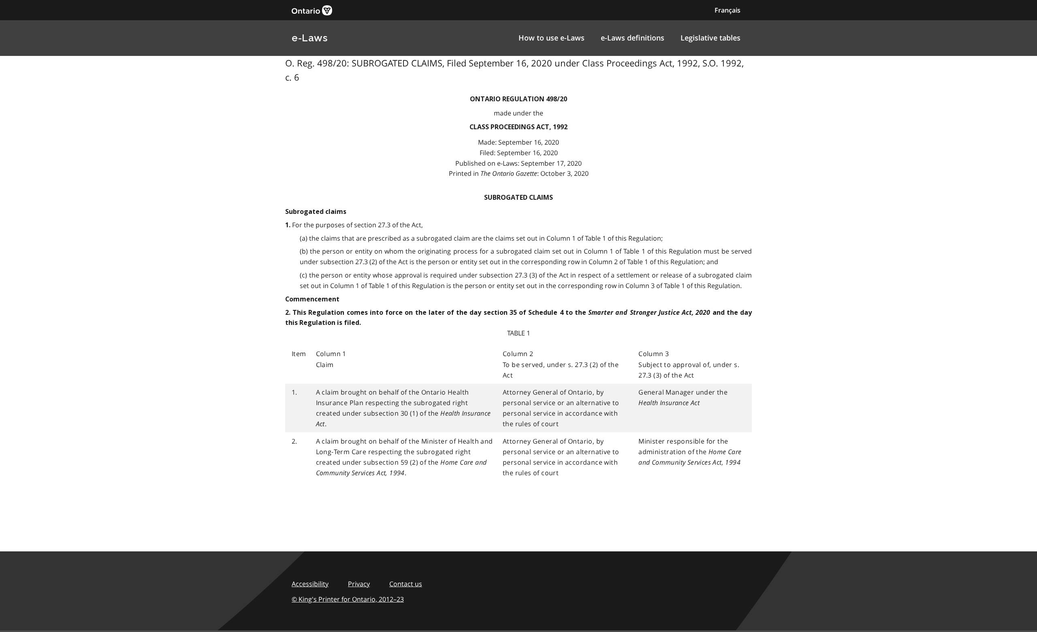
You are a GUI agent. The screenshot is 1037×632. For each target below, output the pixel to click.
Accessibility (310, 583)
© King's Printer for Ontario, (348, 599)
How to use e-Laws (551, 38)
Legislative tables (710, 38)
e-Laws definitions (632, 38)
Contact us (405, 583)
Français (727, 10)
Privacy (359, 583)
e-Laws (309, 38)
